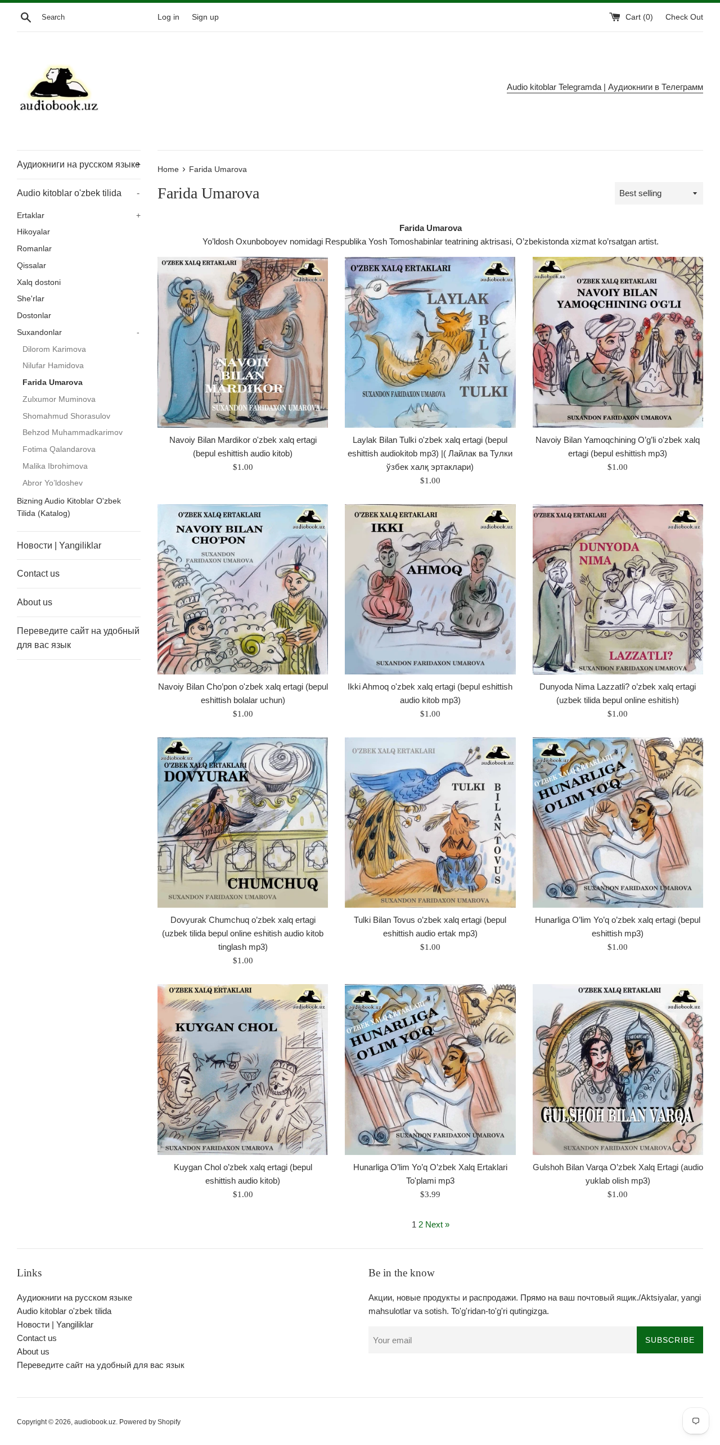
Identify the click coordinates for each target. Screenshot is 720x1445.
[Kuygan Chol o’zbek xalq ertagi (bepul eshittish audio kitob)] (243, 1069)
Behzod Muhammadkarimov (72, 432)
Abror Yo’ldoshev (52, 483)
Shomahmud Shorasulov (66, 416)
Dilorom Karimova (54, 349)
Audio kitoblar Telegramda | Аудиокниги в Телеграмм (605, 87)
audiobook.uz (95, 1422)
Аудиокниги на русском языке (79, 164)
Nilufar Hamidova (53, 365)
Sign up (205, 17)
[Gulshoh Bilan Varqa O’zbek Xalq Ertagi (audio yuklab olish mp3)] (618, 1069)
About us (34, 602)
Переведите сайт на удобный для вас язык (78, 638)
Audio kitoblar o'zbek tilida (78, 193)
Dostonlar (34, 315)
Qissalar (31, 265)
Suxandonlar (78, 332)
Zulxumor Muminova (59, 399)
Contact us (38, 573)
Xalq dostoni (39, 282)
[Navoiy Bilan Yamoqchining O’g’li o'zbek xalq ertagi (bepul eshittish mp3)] (618, 342)
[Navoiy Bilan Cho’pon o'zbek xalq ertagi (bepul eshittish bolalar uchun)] (243, 589)
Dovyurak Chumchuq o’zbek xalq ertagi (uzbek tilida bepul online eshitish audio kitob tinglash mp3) (242, 933)
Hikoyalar (33, 232)
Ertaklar (79, 215)
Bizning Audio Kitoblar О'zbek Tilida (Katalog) (69, 507)
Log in (168, 17)
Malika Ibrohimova (55, 466)
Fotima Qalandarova (59, 449)
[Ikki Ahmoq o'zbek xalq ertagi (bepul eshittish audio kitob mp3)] (430, 589)
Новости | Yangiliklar (59, 545)
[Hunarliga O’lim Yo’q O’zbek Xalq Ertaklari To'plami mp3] (430, 1069)
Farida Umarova (52, 382)
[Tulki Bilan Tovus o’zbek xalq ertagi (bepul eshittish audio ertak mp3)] (430, 822)
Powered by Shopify (150, 1422)
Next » (437, 1224)
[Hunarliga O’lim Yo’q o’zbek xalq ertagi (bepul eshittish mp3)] (618, 822)
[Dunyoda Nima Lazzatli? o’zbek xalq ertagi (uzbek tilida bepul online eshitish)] (618, 589)
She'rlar (30, 299)
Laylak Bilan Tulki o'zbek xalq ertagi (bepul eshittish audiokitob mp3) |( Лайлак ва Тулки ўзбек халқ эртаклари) (430, 453)
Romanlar (34, 248)
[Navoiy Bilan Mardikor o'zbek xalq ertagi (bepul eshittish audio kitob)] (243, 342)
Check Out (684, 17)
